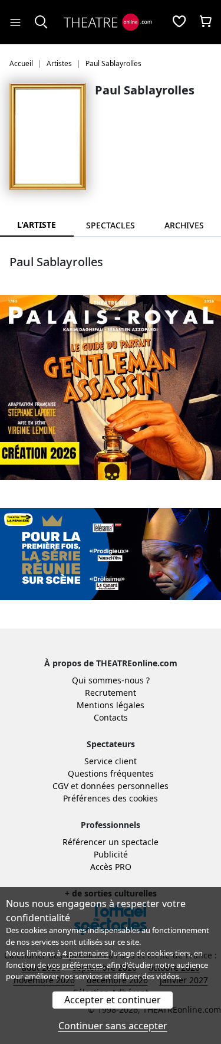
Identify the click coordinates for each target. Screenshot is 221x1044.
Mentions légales (110, 705)
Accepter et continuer (112, 999)
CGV (60, 785)
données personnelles (125, 785)
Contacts (111, 717)
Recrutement (110, 692)
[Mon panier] (206, 22)
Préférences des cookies (110, 798)
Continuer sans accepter (112, 1025)
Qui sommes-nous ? (111, 680)
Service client (110, 761)
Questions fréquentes (111, 773)
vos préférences (75, 965)
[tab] (110, 225)
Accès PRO (110, 866)
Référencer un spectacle (110, 841)
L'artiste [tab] (36, 224)
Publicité (111, 854)
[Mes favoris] (179, 22)
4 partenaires (85, 953)
